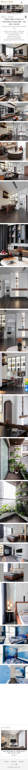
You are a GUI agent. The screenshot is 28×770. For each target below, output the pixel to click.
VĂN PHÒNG (21, 761)
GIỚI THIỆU (6, 761)
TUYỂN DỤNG (14, 761)
